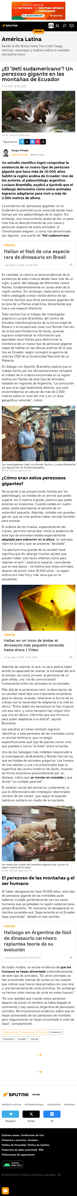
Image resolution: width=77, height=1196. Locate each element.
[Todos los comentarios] (5, 1190)
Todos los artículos (20, 154)
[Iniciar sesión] (57, 25)
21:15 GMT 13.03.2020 (14, 86)
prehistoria (8, 1039)
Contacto (33, 1140)
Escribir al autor (37, 154)
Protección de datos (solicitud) (19, 1149)
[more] (71, 264)
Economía (54, 1104)
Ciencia (9, 245)
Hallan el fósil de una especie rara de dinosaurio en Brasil (37, 254)
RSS (41, 1149)
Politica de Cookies (38, 1145)
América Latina (10, 1032)
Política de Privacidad (14, 1145)
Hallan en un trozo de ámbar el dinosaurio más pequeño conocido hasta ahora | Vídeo (34, 645)
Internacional (28, 1032)
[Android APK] (13, 1165)
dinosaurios (56, 1032)
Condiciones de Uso (32, 1135)
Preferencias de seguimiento (18, 1154)
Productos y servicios (14, 1140)
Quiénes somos (11, 1135)
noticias (34, 1039)
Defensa (69, 1104)
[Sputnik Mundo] (11, 27)
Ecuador (22, 1039)
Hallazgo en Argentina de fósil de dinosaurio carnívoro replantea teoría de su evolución (37, 940)
